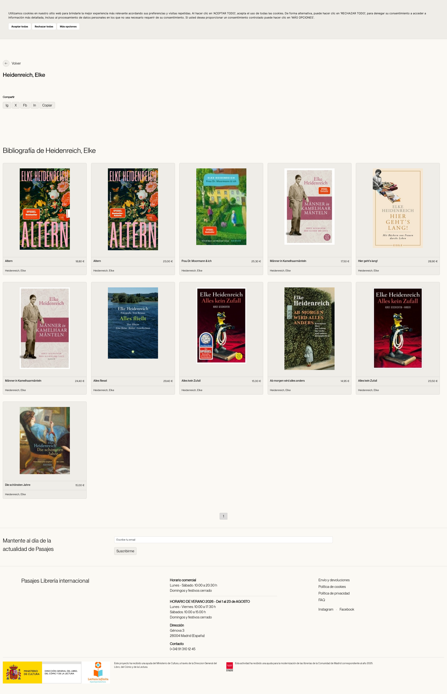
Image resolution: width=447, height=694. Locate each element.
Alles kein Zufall (191, 380)
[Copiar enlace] (47, 105)
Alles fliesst (100, 380)
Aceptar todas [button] (19, 26)
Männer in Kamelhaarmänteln (288, 261)
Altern (9, 261)
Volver (16, 63)
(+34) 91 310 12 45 (182, 649)
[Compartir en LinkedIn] (35, 105)
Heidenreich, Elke (15, 270)
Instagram (325, 609)
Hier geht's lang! (368, 261)
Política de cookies (332, 587)
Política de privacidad (334, 593)
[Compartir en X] (16, 105)
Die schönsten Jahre (17, 485)
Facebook (347, 609)
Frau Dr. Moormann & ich (197, 261)
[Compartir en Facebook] (25, 105)
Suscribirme (125, 551)
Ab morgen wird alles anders (287, 380)
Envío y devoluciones (334, 580)
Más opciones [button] (68, 26)
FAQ (321, 600)
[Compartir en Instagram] (7, 105)
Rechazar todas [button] (44, 26)
